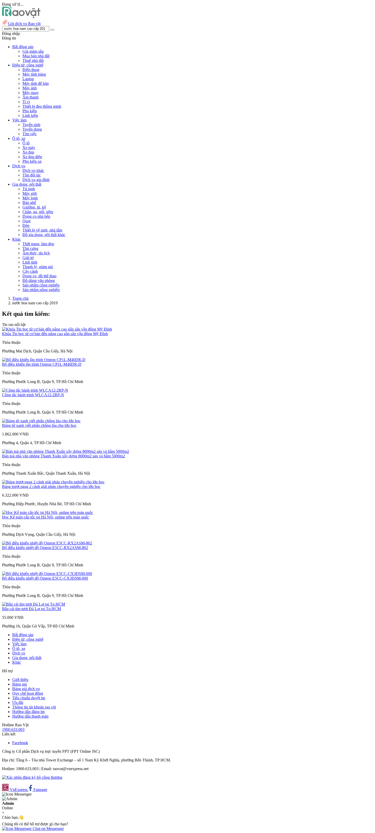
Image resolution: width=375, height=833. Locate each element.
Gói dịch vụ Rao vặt (24, 23)
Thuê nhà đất (33, 60)
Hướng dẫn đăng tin (28, 711)
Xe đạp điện (32, 157)
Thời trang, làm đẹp (38, 244)
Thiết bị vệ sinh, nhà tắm (42, 230)
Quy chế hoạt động (27, 693)
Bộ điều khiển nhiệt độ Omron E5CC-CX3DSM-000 (45, 578)
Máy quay (30, 92)
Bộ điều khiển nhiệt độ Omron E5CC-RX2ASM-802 (45, 547)
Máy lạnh (30, 198)
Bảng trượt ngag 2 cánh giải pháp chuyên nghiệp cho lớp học (51, 486)
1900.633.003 (13, 729)
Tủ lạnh (28, 189)
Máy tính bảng (34, 74)
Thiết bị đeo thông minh (41, 106)
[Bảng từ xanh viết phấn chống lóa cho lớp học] (41, 421)
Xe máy (28, 147)
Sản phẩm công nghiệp (40, 285)
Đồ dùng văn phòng (38, 280)
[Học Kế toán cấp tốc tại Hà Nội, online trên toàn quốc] (47, 512)
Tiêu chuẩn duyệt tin (28, 698)
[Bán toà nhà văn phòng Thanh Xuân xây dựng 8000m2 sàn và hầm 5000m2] (65, 451)
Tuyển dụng (32, 129)
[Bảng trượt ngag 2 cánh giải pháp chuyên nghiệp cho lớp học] (53, 482)
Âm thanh (30, 97)
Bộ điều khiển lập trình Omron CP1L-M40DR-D (41, 364)
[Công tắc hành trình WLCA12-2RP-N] (35, 390)
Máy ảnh (29, 88)
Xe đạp (28, 152)
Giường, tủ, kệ (34, 207)
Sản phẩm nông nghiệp (41, 290)
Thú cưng (30, 248)
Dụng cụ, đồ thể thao (39, 276)
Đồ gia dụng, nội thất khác (43, 235)
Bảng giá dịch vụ (26, 689)
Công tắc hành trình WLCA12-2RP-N (33, 395)
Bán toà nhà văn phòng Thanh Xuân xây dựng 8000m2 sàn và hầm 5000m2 (63, 456)
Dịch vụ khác (33, 170)
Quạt (26, 221)
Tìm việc (29, 134)
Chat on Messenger (48, 828)
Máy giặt (29, 193)
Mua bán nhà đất (35, 56)
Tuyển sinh (31, 124)
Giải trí (28, 257)
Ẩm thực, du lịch (36, 253)
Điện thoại (30, 69)
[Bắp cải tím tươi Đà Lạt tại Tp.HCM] (33, 604)
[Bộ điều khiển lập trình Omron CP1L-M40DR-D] (43, 360)
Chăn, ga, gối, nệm (37, 212)
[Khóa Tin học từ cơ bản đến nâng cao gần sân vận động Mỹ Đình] (57, 329)
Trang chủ (20, 298)
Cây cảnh (30, 271)
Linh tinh (29, 262)
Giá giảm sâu (33, 51)
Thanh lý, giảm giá (37, 267)
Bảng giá (19, 684)
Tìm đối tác (31, 175)
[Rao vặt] (21, 17)
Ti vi (26, 102)
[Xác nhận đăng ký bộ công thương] (32, 777)
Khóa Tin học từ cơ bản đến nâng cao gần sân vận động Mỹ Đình (55, 334)
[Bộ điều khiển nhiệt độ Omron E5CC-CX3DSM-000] (47, 573)
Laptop (28, 79)
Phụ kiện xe (32, 161)
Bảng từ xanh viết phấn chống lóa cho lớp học (39, 425)
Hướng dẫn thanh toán (30, 716)
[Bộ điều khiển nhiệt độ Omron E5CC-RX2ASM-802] (47, 543)
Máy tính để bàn (35, 83)
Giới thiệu (20, 679)
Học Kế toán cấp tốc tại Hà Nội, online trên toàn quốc (45, 517)
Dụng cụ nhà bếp (36, 216)
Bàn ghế (29, 202)
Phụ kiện (29, 111)
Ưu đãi (17, 702)
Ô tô (26, 143)
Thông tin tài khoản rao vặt (34, 707)
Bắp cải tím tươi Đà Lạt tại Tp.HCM (31, 609)
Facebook (20, 743)
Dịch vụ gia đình (35, 179)
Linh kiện (30, 115)
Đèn (25, 225)
